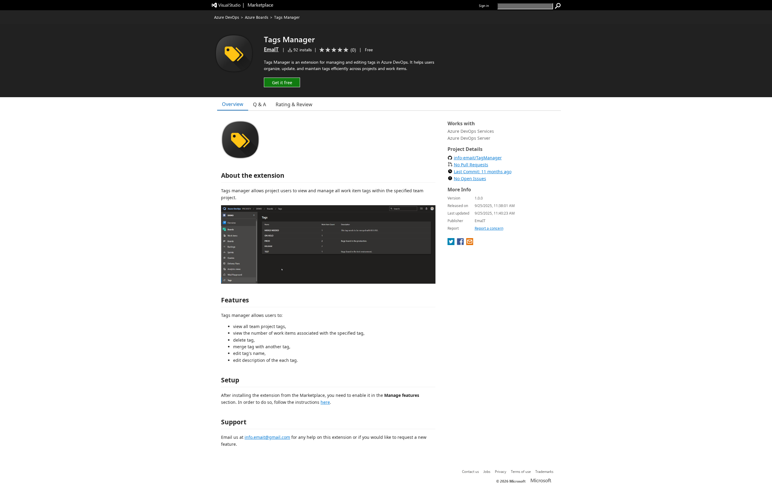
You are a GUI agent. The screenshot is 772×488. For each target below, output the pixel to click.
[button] (282, 82)
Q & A (259, 104)
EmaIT (271, 49)
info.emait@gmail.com (267, 437)
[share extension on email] (470, 243)
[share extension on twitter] (451, 243)
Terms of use (521, 471)
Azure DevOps (226, 17)
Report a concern (489, 228)
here (325, 402)
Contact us (470, 471)
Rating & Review (294, 104)
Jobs (486, 471)
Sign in (484, 5)
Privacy (500, 471)
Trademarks (544, 471)
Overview (232, 104)
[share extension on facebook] (461, 243)
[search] (558, 6)
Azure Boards (256, 17)
